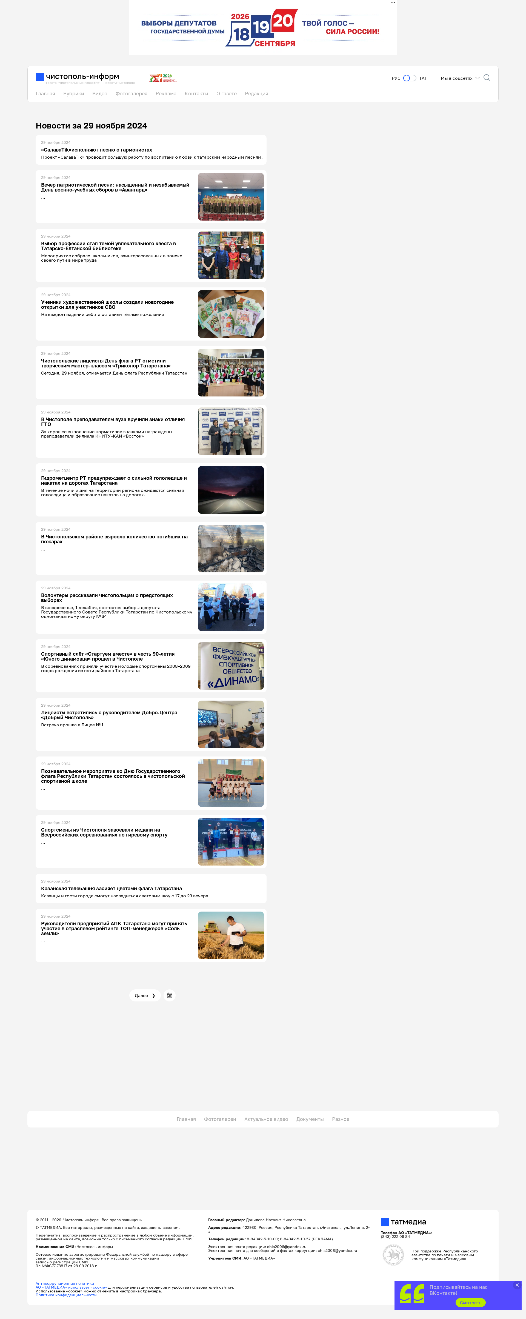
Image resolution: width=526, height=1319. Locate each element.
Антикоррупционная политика (65, 1283)
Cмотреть (471, 1302)
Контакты (196, 93)
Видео (99, 93)
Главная (45, 93)
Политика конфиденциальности (66, 1294)
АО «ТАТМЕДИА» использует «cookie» (71, 1287)
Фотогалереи (220, 1119)
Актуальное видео (266, 1119)
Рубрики (73, 93)
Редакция (256, 93)
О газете (226, 93)
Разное (340, 1119)
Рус (396, 78)
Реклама (166, 93)
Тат (423, 78)
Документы (310, 1119)
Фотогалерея (131, 93)
